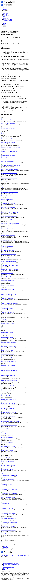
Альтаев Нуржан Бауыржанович (8, 539)
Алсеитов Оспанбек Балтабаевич (8, 513)
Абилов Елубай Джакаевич (7, 246)
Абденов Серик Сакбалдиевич (8, 128)
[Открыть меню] (13, 2)
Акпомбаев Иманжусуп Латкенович (9, 454)
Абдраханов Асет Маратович (7, 161)
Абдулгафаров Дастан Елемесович (9, 187)
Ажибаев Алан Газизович (7, 308)
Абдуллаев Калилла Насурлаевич (8, 195)
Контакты (5, 562)
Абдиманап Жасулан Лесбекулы (8, 142)
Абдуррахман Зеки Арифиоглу (8, 203)
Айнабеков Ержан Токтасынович (8, 375)
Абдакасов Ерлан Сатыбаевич (8, 123)
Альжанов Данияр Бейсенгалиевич (9, 526)
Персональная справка (8, 567)
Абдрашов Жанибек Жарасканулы (9, 178)
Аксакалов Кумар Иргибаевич (8, 457)
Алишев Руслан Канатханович (8, 497)
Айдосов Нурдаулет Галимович (8, 346)
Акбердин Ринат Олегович (7, 437)
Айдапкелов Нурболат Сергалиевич (9, 328)
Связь (4, 22)
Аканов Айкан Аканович (7, 433)
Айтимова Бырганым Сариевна (8, 412)
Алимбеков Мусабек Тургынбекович (9, 489)
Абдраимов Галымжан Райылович (9, 157)
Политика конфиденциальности (11, 564)
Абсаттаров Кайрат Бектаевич (8, 276)
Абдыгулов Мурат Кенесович (8, 207)
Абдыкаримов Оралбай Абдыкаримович (10, 219)
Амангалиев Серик (5, 542)
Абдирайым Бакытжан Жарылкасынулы (10, 147)
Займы (4, 16)
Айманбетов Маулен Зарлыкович (8, 361)
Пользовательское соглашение (10, 563)
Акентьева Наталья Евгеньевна (8, 446)
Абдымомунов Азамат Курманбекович (10, 223)
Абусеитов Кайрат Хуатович (7, 285)
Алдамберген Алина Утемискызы (9, 475)
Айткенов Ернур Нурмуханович (8, 416)
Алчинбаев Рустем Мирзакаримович (9, 522)
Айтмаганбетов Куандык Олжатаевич (10, 421)
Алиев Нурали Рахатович (7, 484)
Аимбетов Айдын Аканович (7, 323)
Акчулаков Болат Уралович (7, 469)
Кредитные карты (7, 19)
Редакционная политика (9, 565)
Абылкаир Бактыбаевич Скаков (8, 294)
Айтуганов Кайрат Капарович (8, 428)
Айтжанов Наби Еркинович (7, 408)
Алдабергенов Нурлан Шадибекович (9, 473)
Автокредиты (6, 15)
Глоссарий (5, 568)
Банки (4, 23)
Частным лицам (7, 8)
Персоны (5, 547)
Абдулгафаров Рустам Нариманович (9, 192)
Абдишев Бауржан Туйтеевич (8, 155)
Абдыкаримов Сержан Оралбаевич (9, 216)
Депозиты (5, 18)
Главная (5, 546)
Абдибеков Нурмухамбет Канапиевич (10, 133)
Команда (5, 569)
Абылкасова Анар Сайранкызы (8, 298)
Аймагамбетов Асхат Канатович (8, 357)
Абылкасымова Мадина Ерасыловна (9, 303)
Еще (5, 25)
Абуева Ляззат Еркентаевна (7, 280)
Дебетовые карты (7, 20)
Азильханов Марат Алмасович (8, 316)
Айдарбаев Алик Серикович (7, 332)
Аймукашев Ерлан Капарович (8, 365)
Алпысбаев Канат (5, 503)
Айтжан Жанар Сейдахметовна (8, 403)
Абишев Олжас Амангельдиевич (8, 261)
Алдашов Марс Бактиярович (7, 479)
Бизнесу (5, 10)
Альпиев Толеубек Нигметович (8, 533)
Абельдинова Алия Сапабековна (8, 228)
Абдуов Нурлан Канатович (7, 199)
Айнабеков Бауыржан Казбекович (9, 370)
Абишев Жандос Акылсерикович (8, 254)
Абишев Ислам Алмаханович (8, 257)
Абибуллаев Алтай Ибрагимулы (8, 240)
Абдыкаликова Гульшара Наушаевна (9, 212)
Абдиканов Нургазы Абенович (8, 138)
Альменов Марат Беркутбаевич (8, 530)
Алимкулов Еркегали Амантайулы (9, 493)
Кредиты (5, 13)
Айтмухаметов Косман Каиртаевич (9, 425)
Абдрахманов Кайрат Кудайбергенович (10, 169)
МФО (4, 24)
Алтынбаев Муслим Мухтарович (8, 518)
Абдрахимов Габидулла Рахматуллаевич (10, 165)
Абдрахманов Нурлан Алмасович (9, 173)
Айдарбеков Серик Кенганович (8, 342)
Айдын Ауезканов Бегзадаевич (8, 350)
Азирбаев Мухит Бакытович (7, 319)
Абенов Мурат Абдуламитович (8, 235)
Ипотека (5, 14)
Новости (5, 9)
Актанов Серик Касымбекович (8, 465)
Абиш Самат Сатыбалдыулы (7, 250)
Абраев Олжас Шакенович (7, 273)
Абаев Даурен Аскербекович (7, 119)
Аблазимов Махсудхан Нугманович (9, 269)
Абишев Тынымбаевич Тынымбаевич (9, 265)
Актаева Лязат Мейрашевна (7, 461)
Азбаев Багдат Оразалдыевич (7, 312)
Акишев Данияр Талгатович (7, 450)
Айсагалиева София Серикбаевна (9, 385)
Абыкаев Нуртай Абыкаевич (7, 289)
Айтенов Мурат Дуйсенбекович (8, 399)
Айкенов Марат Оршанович (7, 354)
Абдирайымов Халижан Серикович (9, 151)
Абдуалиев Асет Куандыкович (8, 181)
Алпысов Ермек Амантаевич (7, 508)
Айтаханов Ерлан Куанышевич (8, 395)
